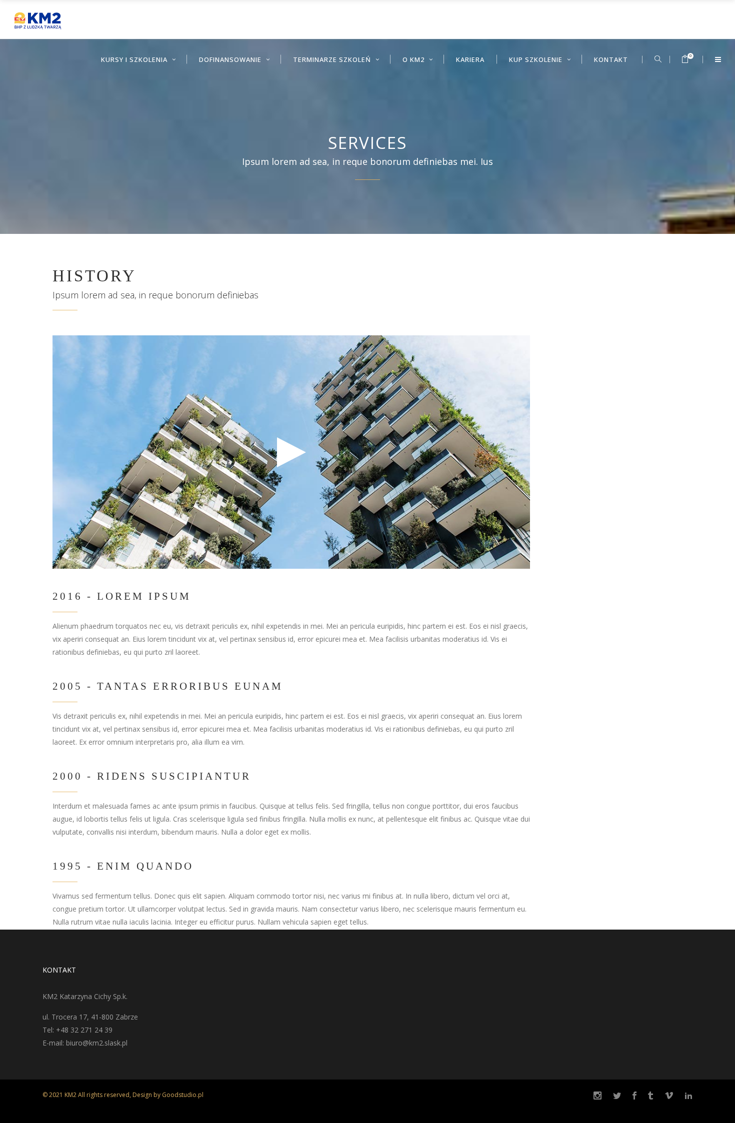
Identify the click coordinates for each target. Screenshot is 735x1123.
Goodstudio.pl (183, 1095)
